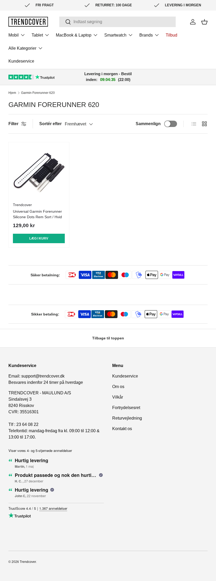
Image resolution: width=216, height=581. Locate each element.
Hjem (12, 92)
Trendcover (28, 562)
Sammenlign (148, 123)
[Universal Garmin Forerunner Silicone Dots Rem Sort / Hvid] (39, 172)
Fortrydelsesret (126, 407)
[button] (204, 22)
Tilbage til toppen (108, 338)
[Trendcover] (28, 22)
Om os (118, 386)
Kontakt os (122, 428)
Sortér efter (50, 123)
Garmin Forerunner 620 (38, 92)
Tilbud (171, 35)
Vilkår (117, 397)
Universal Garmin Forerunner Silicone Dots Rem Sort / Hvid (37, 214)
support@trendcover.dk (43, 376)
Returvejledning (127, 418)
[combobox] (117, 22)
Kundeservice (21, 61)
